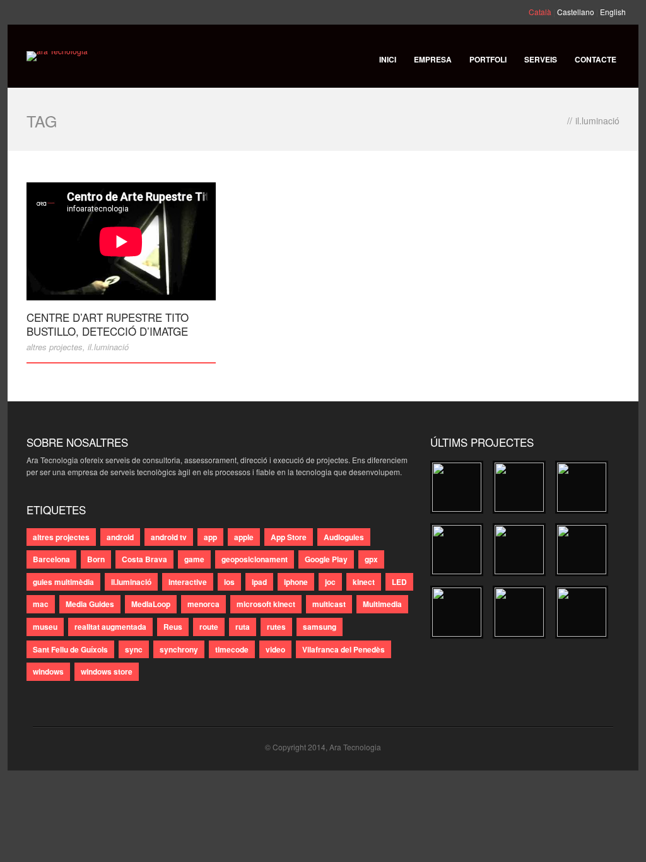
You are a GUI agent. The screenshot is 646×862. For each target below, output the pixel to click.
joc (330, 581)
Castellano (575, 11)
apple (244, 537)
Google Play (326, 559)
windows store (106, 671)
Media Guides (90, 604)
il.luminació (108, 347)
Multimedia (382, 604)
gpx (371, 559)
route (208, 626)
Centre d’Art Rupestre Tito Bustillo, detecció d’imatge (107, 324)
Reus (172, 626)
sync (134, 649)
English (613, 11)
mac (41, 604)
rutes (276, 626)
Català (540, 11)
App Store (289, 537)
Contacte (595, 59)
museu (45, 626)
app (210, 537)
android (120, 537)
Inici (387, 59)
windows (48, 671)
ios (229, 581)
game (194, 559)
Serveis (540, 59)
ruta (242, 626)
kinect (364, 581)
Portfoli (488, 59)
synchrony (179, 649)
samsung (319, 626)
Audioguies (344, 537)
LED (399, 581)
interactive (187, 581)
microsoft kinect (266, 604)
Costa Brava (144, 559)
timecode (232, 649)
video (275, 649)
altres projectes (54, 347)
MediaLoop (150, 604)
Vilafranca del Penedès (343, 649)
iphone (296, 581)
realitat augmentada (110, 626)
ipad (259, 581)
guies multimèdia (63, 581)
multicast (329, 604)
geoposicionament (254, 559)
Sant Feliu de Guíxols (70, 649)
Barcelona (51, 559)
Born (96, 559)
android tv (169, 537)
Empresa (433, 59)
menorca (203, 604)
